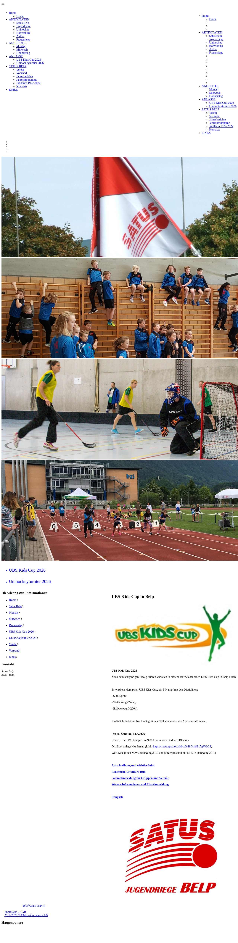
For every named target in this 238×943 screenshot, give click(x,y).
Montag (213, 89)
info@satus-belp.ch (33, 905)
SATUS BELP (210, 109)
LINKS (206, 132)
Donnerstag (216, 96)
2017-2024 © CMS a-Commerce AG (26, 915)
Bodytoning (216, 45)
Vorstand (214, 116)
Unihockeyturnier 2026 (223, 106)
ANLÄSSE (209, 99)
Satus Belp (215, 35)
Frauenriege (216, 52)
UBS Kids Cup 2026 (221, 102)
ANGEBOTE (210, 86)
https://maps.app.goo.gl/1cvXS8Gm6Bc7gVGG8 (182, 746)
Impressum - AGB (15, 911)
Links (12, 656)
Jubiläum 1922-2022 (221, 126)
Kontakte (214, 129)
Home (205, 15)
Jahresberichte (217, 119)
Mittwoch (215, 92)
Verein (213, 112)
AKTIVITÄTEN (212, 32)
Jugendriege (216, 39)
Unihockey (215, 42)
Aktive (213, 49)
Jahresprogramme (219, 122)
